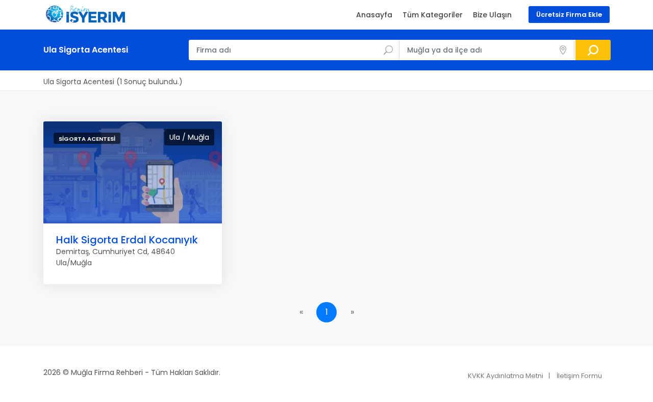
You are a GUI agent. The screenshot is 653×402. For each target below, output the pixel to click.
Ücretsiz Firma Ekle (569, 14)
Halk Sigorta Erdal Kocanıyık (127, 240)
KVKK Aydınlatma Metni (505, 376)
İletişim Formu (579, 376)
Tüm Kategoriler (433, 15)
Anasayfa (374, 15)
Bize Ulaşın (492, 15)
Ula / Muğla (189, 137)
